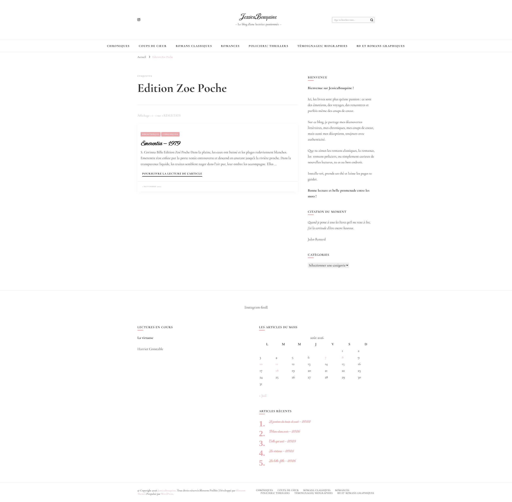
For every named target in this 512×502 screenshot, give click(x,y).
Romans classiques (194, 46)
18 (277, 370)
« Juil (262, 395)
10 (261, 364)
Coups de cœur (153, 46)
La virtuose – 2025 (281, 451)
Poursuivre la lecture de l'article (172, 173)
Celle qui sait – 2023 (282, 441)
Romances (230, 46)
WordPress (167, 494)
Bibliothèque (150, 134)
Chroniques (118, 46)
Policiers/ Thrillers (268, 46)
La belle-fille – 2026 (282, 460)
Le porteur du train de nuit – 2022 (289, 421)
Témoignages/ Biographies (322, 46)
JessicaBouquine (258, 17)
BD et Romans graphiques (381, 46)
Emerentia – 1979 (160, 143)
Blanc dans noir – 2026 (284, 431)
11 (277, 364)
